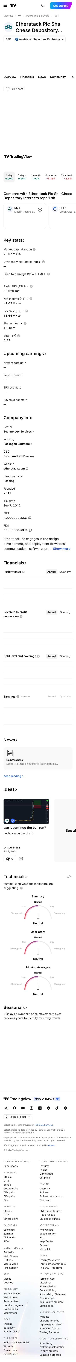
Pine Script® (11, 1267)
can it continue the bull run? (25, 827)
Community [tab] (58, 77)
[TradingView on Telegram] (48, 1108)
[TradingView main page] (13, 5)
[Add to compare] (40, 210)
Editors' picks (11, 1331)
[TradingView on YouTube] (23, 1108)
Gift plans (44, 1177)
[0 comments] (20, 858)
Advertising (45, 1343)
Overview (44, 1188)
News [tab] (42, 77)
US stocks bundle (49, 1218)
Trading (8, 1323)
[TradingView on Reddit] (65, 1108)
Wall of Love (10, 1297)
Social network (12, 1293)
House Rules (11, 1308)
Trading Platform (49, 1332)
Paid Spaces (11, 1353)
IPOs (6, 1241)
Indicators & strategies (17, 1342)
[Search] (43, 5)
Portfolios (9, 1252)
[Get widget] (68, 876)
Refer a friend (11, 1301)
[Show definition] (34, 249)
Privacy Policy (47, 1286)
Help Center (46, 1241)
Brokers (43, 1192)
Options (8, 1259)
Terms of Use (47, 1278)
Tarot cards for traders (52, 1263)
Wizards (8, 1346)
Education (9, 1327)
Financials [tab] (27, 77)
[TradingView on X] (6, 1108)
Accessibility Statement (52, 1294)
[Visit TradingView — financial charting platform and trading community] (18, 156)
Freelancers (10, 1350)
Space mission (47, 1233)
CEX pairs (9, 1192)
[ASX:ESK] (7, 821)
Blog (42, 1237)
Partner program (49, 1350)
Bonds (7, 1184)
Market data (46, 1173)
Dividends (9, 1237)
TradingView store (49, 1259)
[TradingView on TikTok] (56, 1108)
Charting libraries (49, 1320)
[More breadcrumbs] (19, 15)
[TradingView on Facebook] (14, 1108)
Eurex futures (47, 1214)
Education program (50, 1354)
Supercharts (11, 1165)
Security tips (46, 1297)
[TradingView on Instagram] (31, 1108)
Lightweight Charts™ (51, 1324)
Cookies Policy (47, 1290)
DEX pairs (9, 1196)
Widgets (44, 1316)
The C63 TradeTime (50, 1267)
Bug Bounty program (51, 1301)
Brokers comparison (50, 1196)
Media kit (44, 1249)
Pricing (43, 1169)
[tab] (51, 571)
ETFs (6, 1180)
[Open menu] (5, 5)
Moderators (10, 1312)
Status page (46, 1305)
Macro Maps (11, 1263)
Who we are (46, 1229)
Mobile (7, 1278)
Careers (43, 1245)
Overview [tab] (10, 77)
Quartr (51, 1145)
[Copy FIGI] (30, 530)
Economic (9, 1229)
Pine (6, 1200)
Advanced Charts (49, 1328)
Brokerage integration (52, 1346)
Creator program (13, 1305)
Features (44, 1165)
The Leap (44, 1200)
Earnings (8, 1233)
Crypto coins (11, 1188)
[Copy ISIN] (29, 518)
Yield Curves (11, 1256)
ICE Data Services (44, 1125)
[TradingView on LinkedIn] (39, 1108)
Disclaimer (45, 1282)
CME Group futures (50, 1210)
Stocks (7, 1176)
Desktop (8, 1282)
